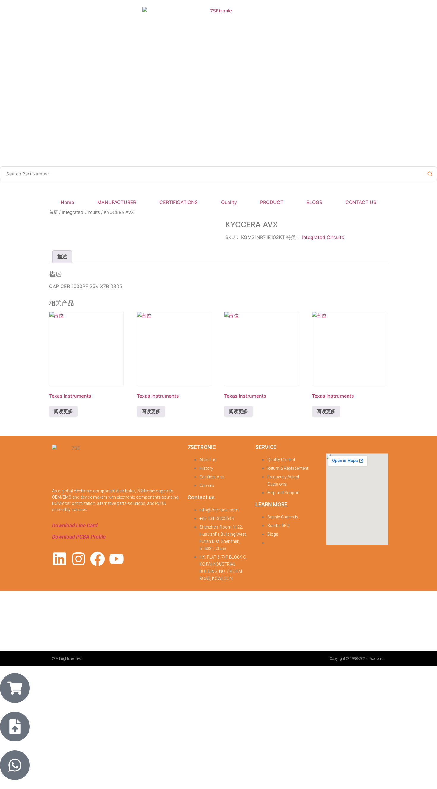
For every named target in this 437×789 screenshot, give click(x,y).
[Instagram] (78, 558)
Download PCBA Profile (79, 537)
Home (67, 202)
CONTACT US (360, 202)
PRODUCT (271, 202)
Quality (229, 202)
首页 (53, 212)
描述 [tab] (62, 257)
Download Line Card (75, 525)
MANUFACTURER (116, 202)
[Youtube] (116, 558)
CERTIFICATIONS (178, 202)
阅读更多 (63, 411)
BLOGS (314, 202)
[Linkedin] (59, 558)
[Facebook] (97, 558)
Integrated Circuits (81, 212)
